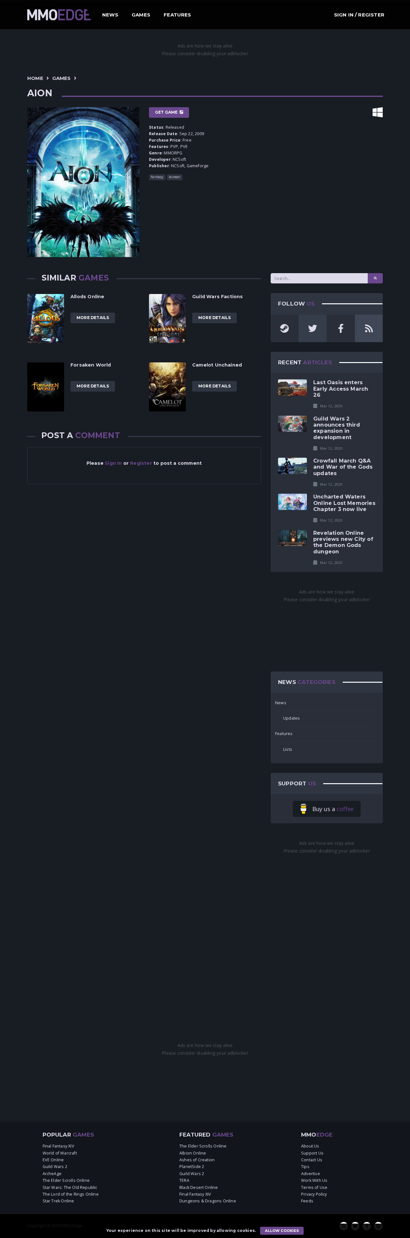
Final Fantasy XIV (58, 1146)
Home (35, 78)
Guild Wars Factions (217, 296)
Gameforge (198, 166)
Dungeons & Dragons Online (207, 1201)
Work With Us (314, 1180)
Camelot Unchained (217, 365)
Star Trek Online (58, 1201)
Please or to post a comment (144, 463)
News (110, 15)
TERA (184, 1180)
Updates (291, 718)
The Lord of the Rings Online (71, 1194)
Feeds (307, 1201)
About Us (310, 1146)
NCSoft (179, 159)
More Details (93, 317)
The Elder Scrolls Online (66, 1180)
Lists (287, 749)
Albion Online (192, 1153)
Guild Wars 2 (55, 1166)
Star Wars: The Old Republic (70, 1187)
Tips (305, 1166)
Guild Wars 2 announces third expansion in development (336, 427)
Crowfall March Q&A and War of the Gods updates (343, 466)
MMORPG (173, 153)
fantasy (157, 177)
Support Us (312, 1153)
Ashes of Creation (197, 1160)
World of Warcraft (60, 1153)
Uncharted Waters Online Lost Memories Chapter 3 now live (344, 502)
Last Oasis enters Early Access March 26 (340, 388)
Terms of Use (314, 1187)
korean (174, 177)
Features (177, 15)
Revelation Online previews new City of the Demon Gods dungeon (343, 542)
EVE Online (53, 1160)
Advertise (310, 1173)
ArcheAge (52, 1173)
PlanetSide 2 (191, 1166)
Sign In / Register (359, 15)
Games (141, 15)
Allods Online (87, 296)
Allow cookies (282, 1230)
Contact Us (311, 1160)
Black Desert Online (198, 1187)
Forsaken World (90, 365)
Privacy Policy (314, 1194)
